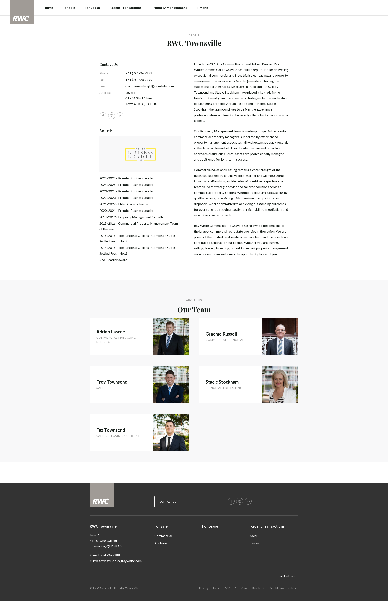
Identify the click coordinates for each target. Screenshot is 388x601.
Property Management (169, 7)
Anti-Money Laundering (283, 588)
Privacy (203, 588)
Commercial (163, 536)
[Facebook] (103, 115)
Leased (255, 543)
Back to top (291, 576)
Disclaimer (241, 588)
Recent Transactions (267, 526)
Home (48, 7)
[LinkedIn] (120, 115)
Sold (253, 536)
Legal (216, 588)
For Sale (161, 526)
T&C (227, 588)
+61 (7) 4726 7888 (138, 73)
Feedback (258, 588)
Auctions (160, 543)
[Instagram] (111, 115)
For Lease (92, 7)
